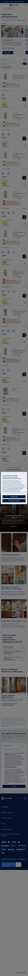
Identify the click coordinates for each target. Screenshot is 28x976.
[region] (14, 488)
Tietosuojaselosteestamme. (19, 492)
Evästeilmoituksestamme (8, 492)
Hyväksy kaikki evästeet (14, 500)
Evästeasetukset (14, 496)
